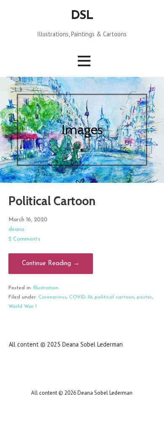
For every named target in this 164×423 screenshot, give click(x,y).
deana (16, 229)
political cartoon (114, 297)
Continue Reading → (50, 263)
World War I (22, 306)
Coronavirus (52, 297)
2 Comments (24, 239)
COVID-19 (80, 297)
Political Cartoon (51, 200)
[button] (84, 61)
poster (144, 297)
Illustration (45, 287)
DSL (82, 16)
